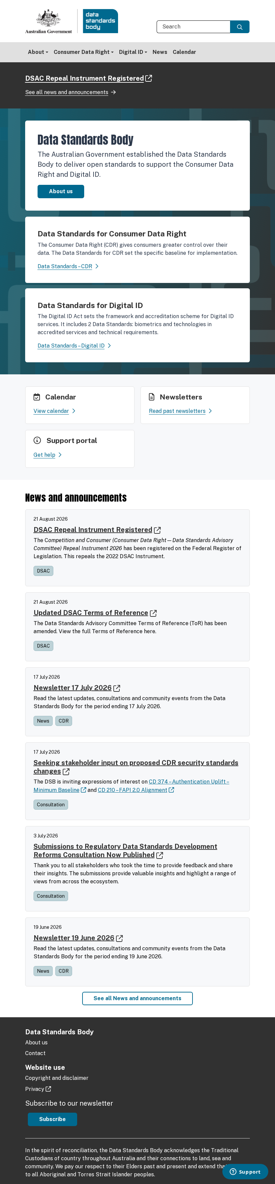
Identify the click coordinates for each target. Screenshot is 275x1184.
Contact (35, 1053)
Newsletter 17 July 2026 (73, 688)
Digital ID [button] (131, 52)
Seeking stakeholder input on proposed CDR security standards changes (136, 767)
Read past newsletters (177, 411)
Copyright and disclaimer (57, 1078)
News (160, 52)
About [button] (36, 52)
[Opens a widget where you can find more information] (245, 1172)
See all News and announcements (137, 998)
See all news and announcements (66, 92)
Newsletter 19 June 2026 (74, 938)
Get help (44, 455)
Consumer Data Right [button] (82, 52)
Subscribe (52, 1119)
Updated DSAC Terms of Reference (91, 613)
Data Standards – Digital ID (71, 346)
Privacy (34, 1089)
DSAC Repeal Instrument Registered (84, 78)
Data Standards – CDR (65, 266)
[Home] (74, 21)
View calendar (51, 411)
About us (61, 191)
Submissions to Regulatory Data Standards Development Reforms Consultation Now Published (125, 850)
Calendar (184, 52)
